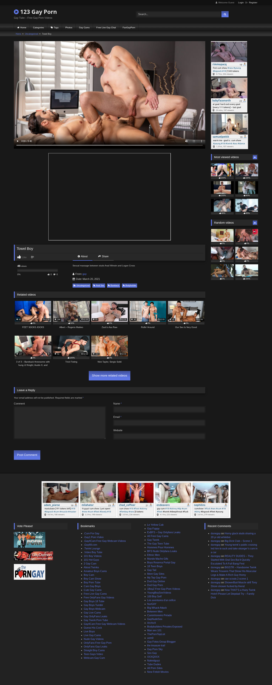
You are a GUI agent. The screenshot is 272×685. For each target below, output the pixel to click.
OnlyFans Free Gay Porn (98, 642)
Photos (68, 27)
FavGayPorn (129, 27)
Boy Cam (89, 575)
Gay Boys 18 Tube (94, 601)
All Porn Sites (154, 668)
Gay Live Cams (92, 612)
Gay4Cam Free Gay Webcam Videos (104, 624)
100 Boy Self (154, 596)
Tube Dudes (154, 664)
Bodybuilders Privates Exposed (164, 626)
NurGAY (151, 604)
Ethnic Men (153, 555)
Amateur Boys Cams (95, 571)
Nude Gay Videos (94, 639)
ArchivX (151, 623)
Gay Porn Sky (155, 649)
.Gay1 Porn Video (94, 537)
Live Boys (89, 631)
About (84, 256)
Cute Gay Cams (93, 590)
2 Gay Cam (90, 563)
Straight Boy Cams (94, 650)
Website (117, 430)
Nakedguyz (153, 660)
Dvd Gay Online (156, 581)
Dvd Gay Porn (155, 585)
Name (117, 403)
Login (241, 2)
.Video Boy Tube (93, 552)
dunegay (216, 533)
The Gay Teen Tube (158, 543)
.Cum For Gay (91, 533)
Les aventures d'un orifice (161, 600)
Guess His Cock (93, 627)
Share (105, 256)
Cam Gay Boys (92, 586)
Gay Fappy (153, 528)
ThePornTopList (156, 634)
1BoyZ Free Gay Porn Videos (163, 589)
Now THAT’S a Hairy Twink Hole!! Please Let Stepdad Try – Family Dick (233, 594)
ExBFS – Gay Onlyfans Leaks (163, 532)
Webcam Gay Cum (94, 658)
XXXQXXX (153, 656)
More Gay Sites (155, 573)
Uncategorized (31, 34)
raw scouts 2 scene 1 (236, 578)
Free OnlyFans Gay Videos (99, 597)
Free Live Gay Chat (106, 27)
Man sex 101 (154, 630)
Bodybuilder (130, 285)
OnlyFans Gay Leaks (95, 646)
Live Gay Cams (92, 635)
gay (84, 274)
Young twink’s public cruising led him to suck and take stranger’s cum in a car (234, 548)
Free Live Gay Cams (95, 593)
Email (117, 417)
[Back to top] (262, 676)
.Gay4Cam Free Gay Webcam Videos (105, 541)
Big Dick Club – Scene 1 (238, 541)
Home (23, 27)
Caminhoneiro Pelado (159, 615)
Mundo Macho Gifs (157, 558)
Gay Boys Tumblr (93, 605)
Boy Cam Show (92, 578)
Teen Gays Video (93, 654)
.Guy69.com (90, 544)
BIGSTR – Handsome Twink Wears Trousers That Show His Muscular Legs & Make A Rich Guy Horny (233, 571)
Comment (19, 403)
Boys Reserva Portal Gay (161, 562)
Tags (56, 27)
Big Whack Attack (157, 607)
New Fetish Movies (158, 672)
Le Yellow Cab (155, 524)
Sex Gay (152, 653)
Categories (38, 27)
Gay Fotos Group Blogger (161, 641)
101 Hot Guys (91, 559)
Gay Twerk (153, 540)
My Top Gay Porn (156, 577)
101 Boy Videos (93, 556)
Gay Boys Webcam (94, 609)
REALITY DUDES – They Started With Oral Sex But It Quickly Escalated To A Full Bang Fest (232, 560)
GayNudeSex (154, 619)
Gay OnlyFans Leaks (95, 616)
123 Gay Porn (38, 12)
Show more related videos (109, 375)
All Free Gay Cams (157, 536)
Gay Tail (151, 570)
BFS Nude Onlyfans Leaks (162, 551)
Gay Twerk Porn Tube (96, 620)
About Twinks (91, 567)
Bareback (114, 285)
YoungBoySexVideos (159, 592)
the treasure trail (156, 645)
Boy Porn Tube (92, 582)
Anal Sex (100, 285)
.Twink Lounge (92, 548)
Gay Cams (84, 27)
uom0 (150, 638)
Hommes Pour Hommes (160, 547)
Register (253, 2)
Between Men (155, 611)
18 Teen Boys (154, 566)
